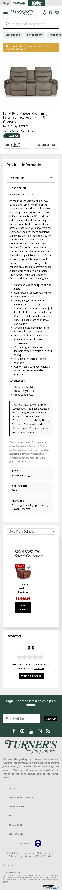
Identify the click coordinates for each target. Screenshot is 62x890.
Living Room (34, 34)
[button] (5, 13)
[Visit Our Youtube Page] (31, 731)
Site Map (29, 856)
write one (39, 668)
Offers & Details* (43, 856)
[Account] (50, 12)
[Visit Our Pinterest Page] (23, 731)
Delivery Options (15, 145)
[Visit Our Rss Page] (48, 731)
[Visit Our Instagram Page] (40, 731)
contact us (43, 428)
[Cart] (56, 12)
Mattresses (13, 34)
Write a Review (31, 676)
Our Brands (9, 865)
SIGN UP (51, 718)
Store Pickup (49, 144)
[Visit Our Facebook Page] (14, 731)
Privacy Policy (15, 856)
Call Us (13, 135)
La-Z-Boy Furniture (17, 126)
